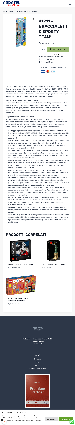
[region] (37, 417)
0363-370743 (38, 344)
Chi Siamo (37, 359)
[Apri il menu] (70, 3)
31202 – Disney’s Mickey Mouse (20, 265)
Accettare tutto (65, 419)
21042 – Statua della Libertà (54, 265)
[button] (33, 19)
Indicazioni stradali (37, 341)
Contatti (37, 365)
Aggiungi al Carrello (59, 50)
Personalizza (51, 419)
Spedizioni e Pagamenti (37, 368)
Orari (37, 362)
